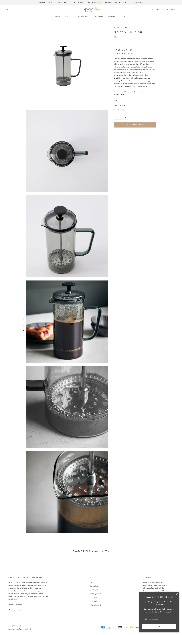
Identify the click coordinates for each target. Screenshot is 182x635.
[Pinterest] (123, 110)
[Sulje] (177, 594)
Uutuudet (56, 16)
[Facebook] (118, 110)
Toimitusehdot (94, 590)
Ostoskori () (170, 10)
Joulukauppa (114, 16)
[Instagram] (14, 609)
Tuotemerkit (98, 16)
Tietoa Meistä (94, 586)
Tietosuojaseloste (95, 593)
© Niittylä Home (16, 626)
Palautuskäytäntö (95, 605)
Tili (153, 10)
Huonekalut (82, 16)
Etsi (159, 10)
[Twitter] (121, 110)
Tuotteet (69, 16)
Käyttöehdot (94, 601)
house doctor (120, 27)
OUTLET (127, 16)
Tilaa (159, 627)
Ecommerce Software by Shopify (20, 629)
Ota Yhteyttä (94, 597)
